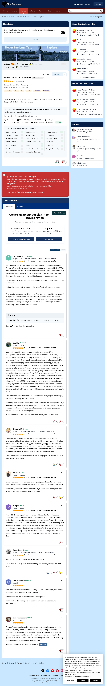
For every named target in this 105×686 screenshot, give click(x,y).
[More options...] (62, 256)
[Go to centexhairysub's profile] (8, 582)
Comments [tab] (21, 206)
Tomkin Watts (84, 158)
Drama (15, 87)
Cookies (55, 676)
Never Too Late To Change (86, 90)
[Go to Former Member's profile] (8, 258)
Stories (23, 11)
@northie (43, 645)
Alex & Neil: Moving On (84, 129)
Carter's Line (81, 146)
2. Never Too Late (38, 77)
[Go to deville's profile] (8, 474)
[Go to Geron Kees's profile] (8, 551)
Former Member (19, 256)
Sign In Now (49, 239)
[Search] (101, 11)
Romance (24, 85)
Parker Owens (37, 64)
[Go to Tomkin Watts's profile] (74, 156)
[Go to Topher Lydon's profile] (74, 147)
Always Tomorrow (83, 137)
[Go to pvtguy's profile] (8, 507)
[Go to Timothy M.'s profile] (8, 430)
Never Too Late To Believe (86, 109)
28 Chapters (83, 114)
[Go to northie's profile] (12, 64)
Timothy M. (17, 429)
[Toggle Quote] (9, 315)
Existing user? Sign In (82, 4)
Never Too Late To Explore (86, 99)
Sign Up (98, 4)
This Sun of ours (82, 69)
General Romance (24, 87)
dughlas (16, 343)
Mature (50, 122)
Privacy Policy (34, 676)
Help (49, 11)
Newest (63, 250)
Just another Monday (84, 59)
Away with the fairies (84, 30)
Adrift (79, 40)
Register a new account (21, 239)
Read (41, 11)
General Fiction (15, 85)
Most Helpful (55, 250)
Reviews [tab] (9, 206)
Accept (95, 680)
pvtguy (16, 506)
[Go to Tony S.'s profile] (74, 164)
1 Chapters (83, 35)
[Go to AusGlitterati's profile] (74, 137)
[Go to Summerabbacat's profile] (8, 619)
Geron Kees (17, 550)
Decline (83, 680)
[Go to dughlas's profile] (8, 344)
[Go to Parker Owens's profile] (30, 64)
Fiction (64, 64)
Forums (14, 11)
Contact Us (45, 676)
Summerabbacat (20, 618)
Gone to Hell (81, 49)
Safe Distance (87, 164)
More (58, 11)
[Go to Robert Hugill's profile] (74, 130)
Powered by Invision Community (52, 683)
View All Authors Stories (87, 77)
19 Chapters (51, 120)
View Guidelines (59, 213)
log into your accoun (29, 192)
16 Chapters (83, 95)
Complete (58, 122)
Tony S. (81, 165)
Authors (32, 11)
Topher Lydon (84, 148)
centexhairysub (19, 580)
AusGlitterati (83, 139)
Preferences (70, 680)
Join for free (16, 192)
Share (46, 74)
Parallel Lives (81, 156)
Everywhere (92, 11)
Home (5, 11)
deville (15, 473)
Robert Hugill (83, 132)
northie (16, 64)
